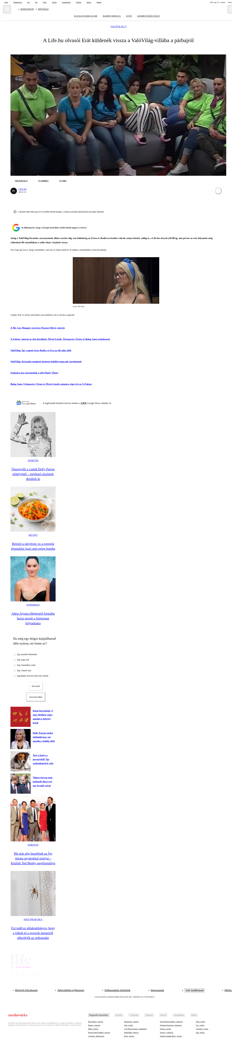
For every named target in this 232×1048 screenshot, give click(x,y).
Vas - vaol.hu (200, 1025)
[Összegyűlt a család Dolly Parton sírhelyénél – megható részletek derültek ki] (33, 434)
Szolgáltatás (179, 1015)
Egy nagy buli (23, 660)
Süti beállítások (195, 990)
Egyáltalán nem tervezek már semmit (32, 676)
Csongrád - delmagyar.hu (96, 1036)
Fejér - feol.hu (128, 1025)
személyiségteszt (148, 16)
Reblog (89, 2)
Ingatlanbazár (66, 2)
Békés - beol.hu (93, 1029)
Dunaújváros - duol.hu (131, 1022)
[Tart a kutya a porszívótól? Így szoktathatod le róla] (20, 761)
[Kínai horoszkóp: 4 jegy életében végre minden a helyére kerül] (20, 717)
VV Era (62, 181)
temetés (33, 460)
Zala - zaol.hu (200, 1033)
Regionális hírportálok (98, 1015)
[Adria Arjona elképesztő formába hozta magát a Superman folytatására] (33, 578)
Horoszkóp (27, 9)
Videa (44, 2)
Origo (6, 2)
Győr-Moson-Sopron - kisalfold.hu (135, 1029)
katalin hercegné (85, 16)
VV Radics (43, 181)
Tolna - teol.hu (200, 1022)
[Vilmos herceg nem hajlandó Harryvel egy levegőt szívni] (20, 784)
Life (28, 2)
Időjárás (43, 9)
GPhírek (78, 2)
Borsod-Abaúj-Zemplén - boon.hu (99, 1033)
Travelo (54, 2)
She (36, 2)
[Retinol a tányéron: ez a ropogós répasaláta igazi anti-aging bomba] (33, 509)
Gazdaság (134, 1015)
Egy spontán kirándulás (27, 654)
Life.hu (23, 189)
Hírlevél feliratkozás (26, 990)
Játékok (99, 2)
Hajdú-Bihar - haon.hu (131, 1033)
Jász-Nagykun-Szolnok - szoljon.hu (171, 1022)
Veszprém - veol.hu (202, 1029)
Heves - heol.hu (129, 1036)
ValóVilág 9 (118, 26)
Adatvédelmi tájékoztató (70, 990)
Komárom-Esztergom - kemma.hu (171, 1025)
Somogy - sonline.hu (166, 1033)
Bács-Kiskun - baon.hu (95, 1022)
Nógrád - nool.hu (165, 1029)
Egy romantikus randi (26, 665)
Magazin (149, 1015)
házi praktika (33, 919)
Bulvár (163, 1015)
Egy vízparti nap (24, 670)
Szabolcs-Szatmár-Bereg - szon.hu (171, 1036)
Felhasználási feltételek (117, 990)
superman (33, 605)
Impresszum (157, 990)
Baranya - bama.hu (94, 1025)
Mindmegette (17, 2)
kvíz (129, 16)
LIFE (84, 403)
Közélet (119, 1015)
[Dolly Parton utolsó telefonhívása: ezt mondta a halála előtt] (20, 739)
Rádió (193, 1015)
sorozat (33, 845)
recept (33, 535)
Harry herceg (112, 16)
